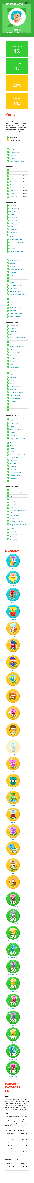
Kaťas (12, 1139)
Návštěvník (13, 704)
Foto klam (12, 361)
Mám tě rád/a (13, 205)
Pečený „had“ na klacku (16, 392)
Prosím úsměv (14, 170)
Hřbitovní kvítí (13, 229)
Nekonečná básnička (15, 398)
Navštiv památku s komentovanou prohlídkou (17, 345)
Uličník (12, 528)
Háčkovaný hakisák (15, 499)
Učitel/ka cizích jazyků (16, 285)
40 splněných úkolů (13, 957)
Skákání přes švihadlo (15, 291)
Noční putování (14, 515)
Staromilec (13, 822)
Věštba (11, 223)
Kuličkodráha (13, 377)
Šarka (12, 1148)
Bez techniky (13, 539)
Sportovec (13, 687)
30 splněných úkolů (13, 941)
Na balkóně (13, 272)
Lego (11, 334)
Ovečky (12, 185)
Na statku (12, 358)
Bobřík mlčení (14, 508)
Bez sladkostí (13, 432)
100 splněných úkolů (13, 1059)
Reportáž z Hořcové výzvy (17, 457)
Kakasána (12, 451)
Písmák (13, 754)
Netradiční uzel (14, 173)
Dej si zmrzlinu (13, 211)
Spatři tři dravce (14, 342)
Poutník (13, 890)
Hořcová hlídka (14, 443)
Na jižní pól (13, 155)
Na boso (12, 305)
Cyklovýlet (13, 531)
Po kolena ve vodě (15, 518)
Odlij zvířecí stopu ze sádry (17, 454)
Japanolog (13, 619)
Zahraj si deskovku (14, 208)
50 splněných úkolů (13, 974)
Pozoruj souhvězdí (15, 316)
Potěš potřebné (14, 325)
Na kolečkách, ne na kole (17, 505)
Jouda (13, 771)
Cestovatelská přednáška (17, 386)
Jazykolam (13, 389)
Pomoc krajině (14, 401)
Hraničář (12, 502)
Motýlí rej (11, 245)
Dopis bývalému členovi (16, 269)
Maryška (13, 1169)
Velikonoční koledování (16, 313)
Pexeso (11, 226)
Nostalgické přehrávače (16, 429)
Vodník (13, 805)
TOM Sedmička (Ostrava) (16, 32)
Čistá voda (13, 311)
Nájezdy (12, 299)
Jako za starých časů (16, 493)
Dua (12, 1142)
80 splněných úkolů (13, 1025)
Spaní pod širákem (15, 475)
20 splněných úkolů (13, 924)
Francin (13, 1172)
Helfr (13, 670)
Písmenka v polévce (15, 214)
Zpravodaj (12, 370)
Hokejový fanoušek (15, 275)
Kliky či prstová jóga (15, 472)
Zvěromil (13, 873)
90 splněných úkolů (13, 1042)
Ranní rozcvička (14, 423)
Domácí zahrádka (15, 278)
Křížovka (13, 158)
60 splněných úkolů (13, 991)
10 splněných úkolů (13, 907)
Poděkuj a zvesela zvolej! (17, 161)
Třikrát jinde (13, 481)
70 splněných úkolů (13, 1008)
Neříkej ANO (13, 446)
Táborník (13, 738)
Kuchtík (13, 636)
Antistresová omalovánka (16, 251)
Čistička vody (13, 355)
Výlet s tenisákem (15, 395)
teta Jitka (13, 1151)
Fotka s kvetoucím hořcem (17, 302)
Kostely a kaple (14, 478)
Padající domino (14, 182)
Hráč (13, 568)
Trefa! (11, 349)
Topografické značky (16, 521)
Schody (12, 193)
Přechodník (13, 460)
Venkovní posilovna (15, 179)
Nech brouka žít (14, 328)
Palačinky (12, 248)
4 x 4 (11, 404)
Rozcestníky (13, 469)
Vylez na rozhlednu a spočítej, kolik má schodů (18, 295)
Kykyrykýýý (13, 448)
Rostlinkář (13, 585)
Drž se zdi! (13, 188)
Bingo (11, 364)
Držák (13, 839)
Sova (13, 788)
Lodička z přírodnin (15, 288)
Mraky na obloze (14, 260)
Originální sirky (13, 217)
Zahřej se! (12, 266)
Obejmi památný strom (16, 242)
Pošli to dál (13, 263)
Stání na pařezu (14, 331)
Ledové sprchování (15, 463)
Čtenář (12, 426)
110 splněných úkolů (13, 1076)
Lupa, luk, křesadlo (15, 496)
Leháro (13, 856)
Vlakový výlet (13, 196)
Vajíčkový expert (14, 176)
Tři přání (12, 380)
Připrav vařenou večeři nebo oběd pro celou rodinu (17, 439)
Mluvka (13, 721)
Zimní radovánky (14, 190)
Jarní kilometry (14, 490)
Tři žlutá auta (13, 232)
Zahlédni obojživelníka (16, 410)
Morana (12, 383)
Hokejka (13, 602)
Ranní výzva (13, 466)
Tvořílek (13, 653)
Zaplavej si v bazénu (15, 352)
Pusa (12, 1145)
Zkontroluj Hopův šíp (15, 308)
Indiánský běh (13, 435)
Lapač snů (12, 407)
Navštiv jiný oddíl (14, 367)
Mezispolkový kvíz (14, 220)
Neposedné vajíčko (16, 152)
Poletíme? (13, 149)
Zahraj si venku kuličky (15, 239)
